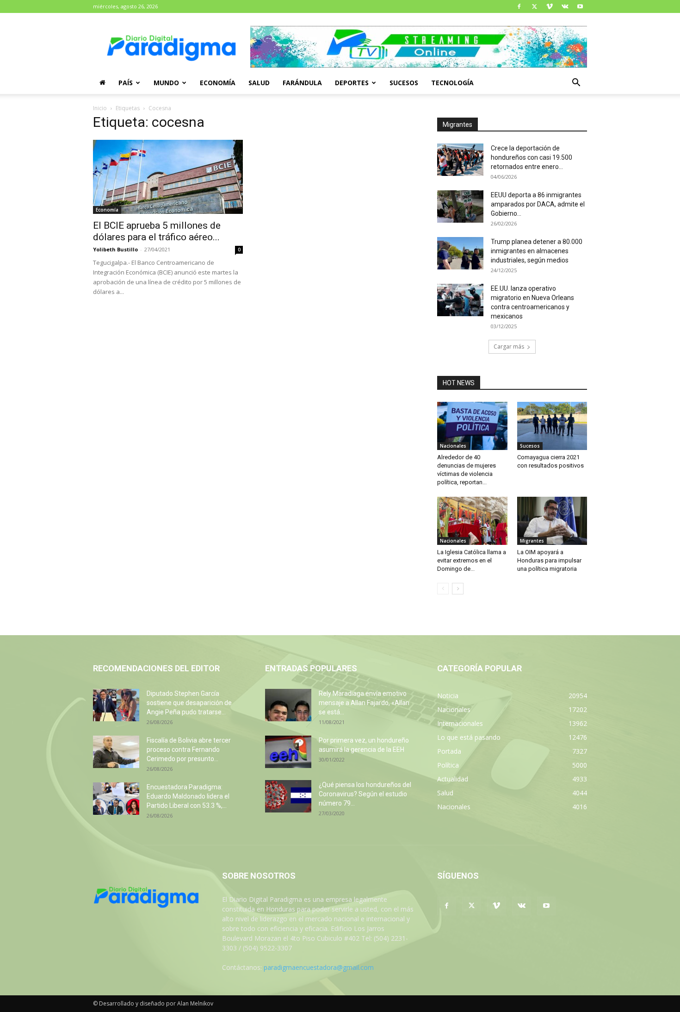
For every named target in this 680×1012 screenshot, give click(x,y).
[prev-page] (443, 588)
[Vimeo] (549, 6)
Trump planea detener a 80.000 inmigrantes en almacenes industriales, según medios (536, 251)
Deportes (352, 82)
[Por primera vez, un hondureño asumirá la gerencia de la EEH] (288, 752)
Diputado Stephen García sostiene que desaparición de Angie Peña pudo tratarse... (189, 703)
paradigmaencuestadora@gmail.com (319, 967)
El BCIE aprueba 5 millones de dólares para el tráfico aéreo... (157, 231)
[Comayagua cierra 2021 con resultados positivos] (552, 426)
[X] (534, 6)
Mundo (166, 82)
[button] (576, 83)
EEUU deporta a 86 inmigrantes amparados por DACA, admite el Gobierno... (538, 204)
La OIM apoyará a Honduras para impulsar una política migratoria (549, 560)
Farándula (302, 82)
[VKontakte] (565, 6)
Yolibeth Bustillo (115, 249)
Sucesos (403, 82)
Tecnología (452, 82)
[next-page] (458, 588)
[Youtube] (580, 6)
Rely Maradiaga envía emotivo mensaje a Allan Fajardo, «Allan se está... (364, 703)
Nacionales (453, 446)
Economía (217, 82)
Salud (259, 82)
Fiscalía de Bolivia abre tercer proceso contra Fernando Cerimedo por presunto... (189, 749)
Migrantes (532, 540)
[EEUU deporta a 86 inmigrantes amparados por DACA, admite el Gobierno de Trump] (460, 206)
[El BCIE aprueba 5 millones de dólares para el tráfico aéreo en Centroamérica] (168, 177)
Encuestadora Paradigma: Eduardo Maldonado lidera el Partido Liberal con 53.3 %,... (188, 796)
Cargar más (509, 346)
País (125, 82)
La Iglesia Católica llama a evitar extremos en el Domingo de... (471, 560)
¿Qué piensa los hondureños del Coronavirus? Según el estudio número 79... (365, 794)
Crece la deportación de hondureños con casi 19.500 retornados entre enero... (531, 157)
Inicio (100, 108)
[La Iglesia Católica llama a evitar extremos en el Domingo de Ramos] (472, 521)
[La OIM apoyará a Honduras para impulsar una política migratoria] (552, 521)
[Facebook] (519, 6)
